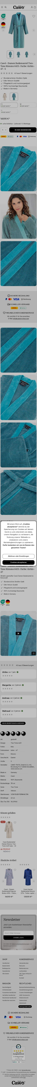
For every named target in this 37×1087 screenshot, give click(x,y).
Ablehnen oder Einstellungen (18, 556)
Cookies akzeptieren (18, 562)
